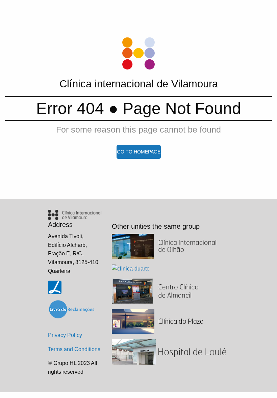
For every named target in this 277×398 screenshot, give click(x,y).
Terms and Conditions (74, 349)
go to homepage (138, 151)
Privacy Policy (65, 335)
